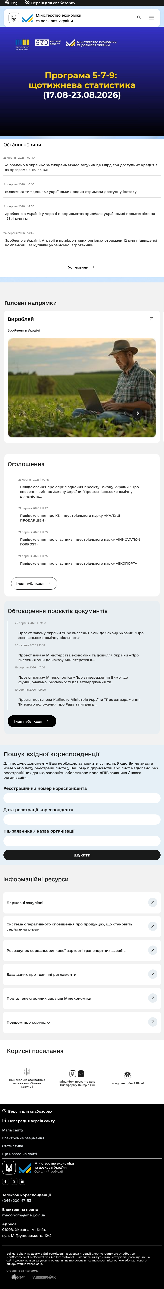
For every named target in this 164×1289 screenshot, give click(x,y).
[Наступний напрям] (137, 413)
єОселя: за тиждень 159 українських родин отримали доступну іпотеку (71, 192)
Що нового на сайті (19, 1154)
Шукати (82, 855)
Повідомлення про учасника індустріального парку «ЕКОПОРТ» (78, 563)
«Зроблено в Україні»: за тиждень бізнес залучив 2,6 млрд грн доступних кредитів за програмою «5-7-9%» (81, 167)
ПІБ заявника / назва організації (39, 831)
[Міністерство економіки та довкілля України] (38, 1168)
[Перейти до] (82, 81)
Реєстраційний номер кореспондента (45, 788)
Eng (14, 3)
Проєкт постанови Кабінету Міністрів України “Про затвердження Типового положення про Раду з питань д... (79, 702)
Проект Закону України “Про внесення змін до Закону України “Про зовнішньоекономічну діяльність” (81, 635)
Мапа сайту (12, 1130)
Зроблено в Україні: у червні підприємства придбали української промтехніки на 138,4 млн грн (80, 216)
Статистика (12, 1146)
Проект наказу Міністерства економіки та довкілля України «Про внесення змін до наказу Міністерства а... (78, 657)
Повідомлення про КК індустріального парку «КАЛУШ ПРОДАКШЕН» (70, 518)
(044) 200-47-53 (16, 1200)
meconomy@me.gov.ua (23, 1215)
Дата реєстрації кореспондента (38, 809)
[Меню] (151, 18)
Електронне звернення (23, 1138)
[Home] (70, 18)
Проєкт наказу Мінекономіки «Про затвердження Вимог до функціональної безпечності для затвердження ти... (73, 679)
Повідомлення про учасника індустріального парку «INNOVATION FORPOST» (80, 542)
